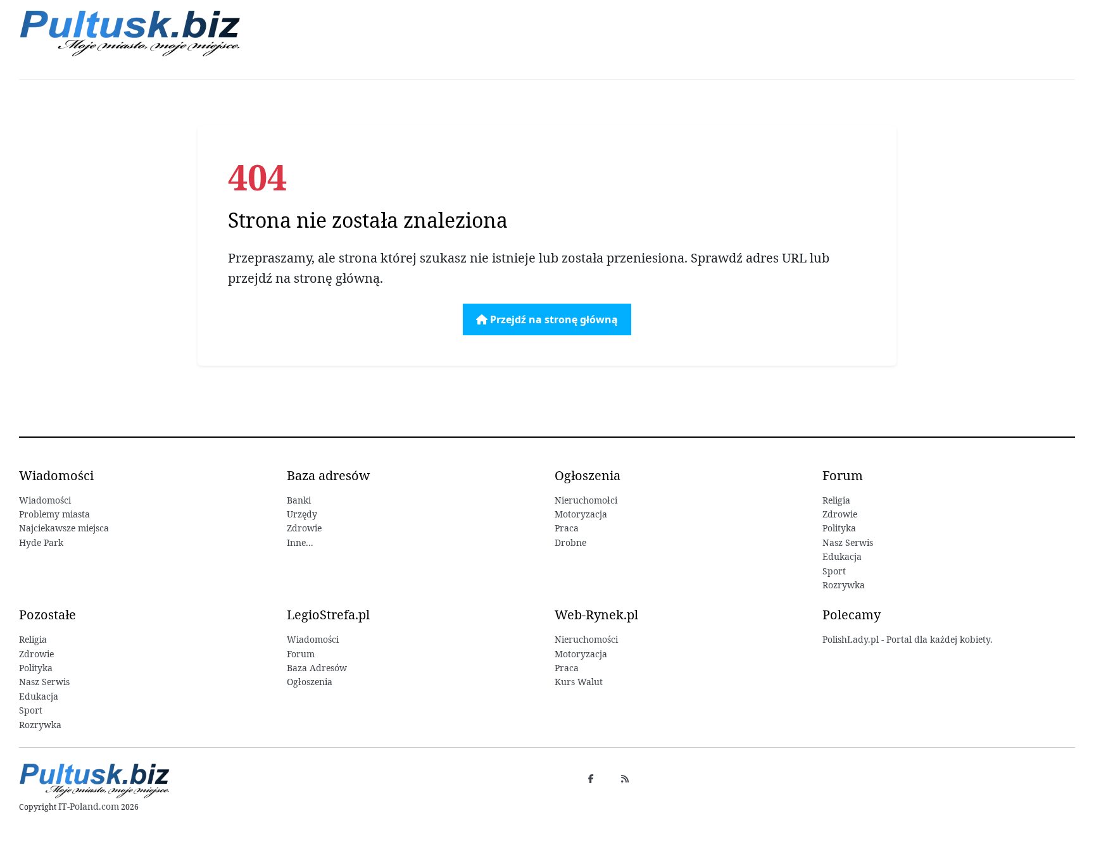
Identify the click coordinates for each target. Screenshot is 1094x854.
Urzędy (302, 514)
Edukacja (842, 556)
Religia (836, 500)
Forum (301, 654)
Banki (299, 500)
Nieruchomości (586, 639)
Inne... (300, 542)
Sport (834, 571)
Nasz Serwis (847, 542)
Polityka (839, 528)
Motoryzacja (581, 514)
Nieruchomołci (586, 500)
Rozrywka (843, 585)
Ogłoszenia (309, 682)
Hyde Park (41, 542)
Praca (567, 528)
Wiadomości (45, 500)
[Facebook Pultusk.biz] (591, 778)
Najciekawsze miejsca (64, 528)
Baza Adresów (317, 668)
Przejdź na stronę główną (552, 319)
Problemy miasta (54, 514)
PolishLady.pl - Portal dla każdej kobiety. (907, 639)
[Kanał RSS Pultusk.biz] (625, 778)
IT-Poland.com (88, 806)
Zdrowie (304, 528)
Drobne (570, 542)
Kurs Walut (579, 682)
